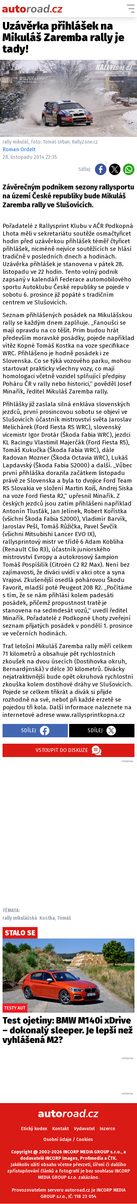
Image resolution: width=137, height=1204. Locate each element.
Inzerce (107, 1128)
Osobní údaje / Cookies (68, 1139)
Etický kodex (34, 1128)
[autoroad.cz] (32, 8)
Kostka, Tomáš (55, 918)
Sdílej (28, 730)
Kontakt (60, 1128)
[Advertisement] (68, 831)
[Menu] (130, 8)
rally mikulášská (20, 918)
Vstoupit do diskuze (62, 750)
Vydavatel (84, 1128)
